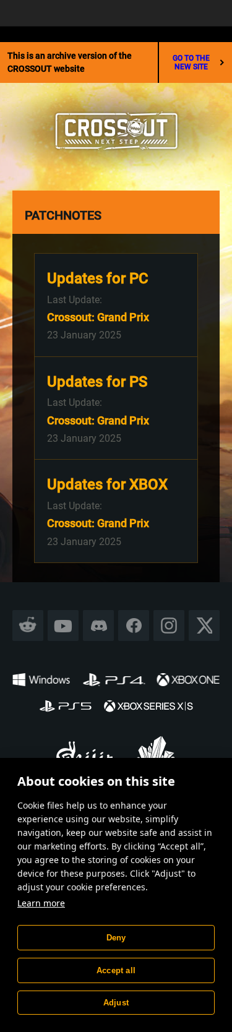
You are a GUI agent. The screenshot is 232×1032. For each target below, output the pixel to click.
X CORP (204, 626)
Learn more (41, 903)
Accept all (116, 970)
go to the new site (191, 62)
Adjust (116, 1002)
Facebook (133, 626)
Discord (98, 626)
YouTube (63, 626)
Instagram (168, 626)
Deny (116, 937)
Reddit (28, 626)
